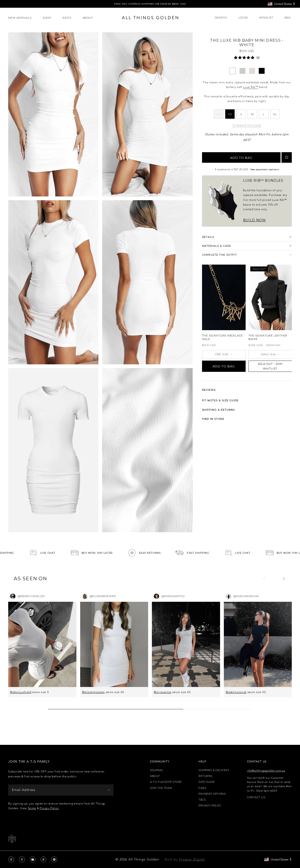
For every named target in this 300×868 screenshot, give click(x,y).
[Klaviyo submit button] (108, 790)
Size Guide (207, 781)
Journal (156, 770)
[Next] (283, 578)
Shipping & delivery (214, 770)
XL (275, 114)
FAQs (202, 788)
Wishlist (266, 17)
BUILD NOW (254, 220)
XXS (219, 115)
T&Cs (202, 799)
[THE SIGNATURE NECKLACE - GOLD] (224, 297)
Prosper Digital (192, 859)
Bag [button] (288, 17)
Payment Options (212, 793)
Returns (205, 776)
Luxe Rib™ (250, 87)
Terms (32, 808)
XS (230, 114)
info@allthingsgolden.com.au (266, 771)
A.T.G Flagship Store (166, 781)
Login (243, 17)
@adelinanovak (236, 692)
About (155, 776)
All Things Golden (143, 859)
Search (221, 17)
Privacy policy (210, 805)
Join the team (161, 788)
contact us (256, 797)
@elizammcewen (93, 692)
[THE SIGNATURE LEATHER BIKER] (270, 297)
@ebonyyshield (20, 692)
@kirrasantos (162, 692)
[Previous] (264, 578)
